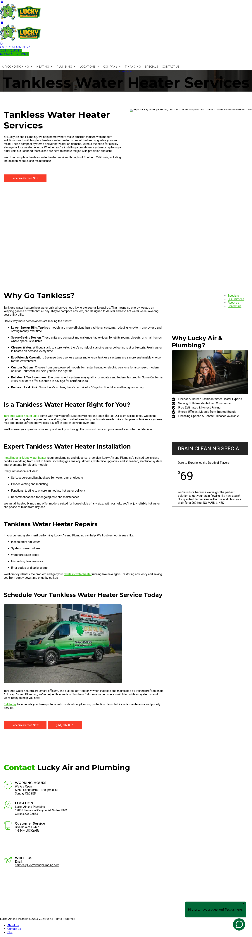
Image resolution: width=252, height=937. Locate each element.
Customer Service (30, 823)
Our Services (128, 71)
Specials (233, 295)
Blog (10, 932)
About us (233, 302)
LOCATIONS (88, 66)
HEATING (42, 66)
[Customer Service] (8, 825)
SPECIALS (151, 66)
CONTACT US (170, 66)
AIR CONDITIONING (15, 66)
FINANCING (133, 66)
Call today (10, 704)
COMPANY (110, 66)
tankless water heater (78, 574)
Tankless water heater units (21, 416)
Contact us (234, 306)
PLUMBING (64, 66)
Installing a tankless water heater (25, 457)
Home (121, 71)
